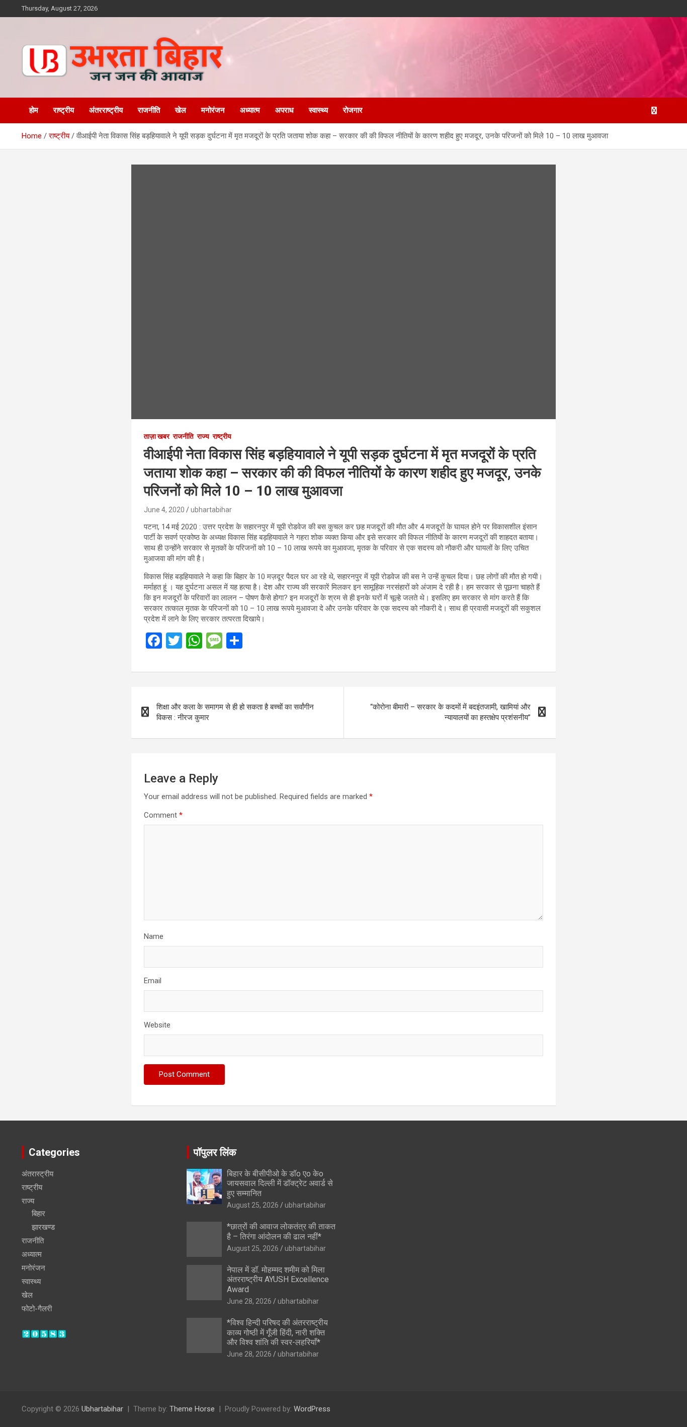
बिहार (38, 1213)
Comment (163, 815)
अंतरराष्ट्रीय (106, 110)
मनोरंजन (213, 110)
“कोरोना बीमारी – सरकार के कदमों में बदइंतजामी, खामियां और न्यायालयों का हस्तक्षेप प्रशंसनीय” (450, 712)
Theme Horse (192, 1408)
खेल (180, 110)
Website (157, 1024)
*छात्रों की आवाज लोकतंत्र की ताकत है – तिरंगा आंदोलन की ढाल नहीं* (281, 1231)
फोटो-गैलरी (37, 1308)
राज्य (203, 436)
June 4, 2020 (164, 510)
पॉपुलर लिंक (215, 1152)
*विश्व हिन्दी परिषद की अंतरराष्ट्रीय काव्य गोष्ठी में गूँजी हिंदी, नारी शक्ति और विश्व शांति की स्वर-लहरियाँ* (277, 1332)
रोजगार (353, 110)
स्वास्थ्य (318, 110)
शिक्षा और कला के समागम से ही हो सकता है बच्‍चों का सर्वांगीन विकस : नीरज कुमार (235, 712)
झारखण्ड (43, 1227)
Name (153, 936)
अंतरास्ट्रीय (37, 1173)
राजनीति (149, 110)
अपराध (284, 110)
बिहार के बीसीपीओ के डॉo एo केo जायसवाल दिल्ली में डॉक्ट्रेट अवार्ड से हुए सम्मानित (280, 1183)
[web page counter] (44, 1334)
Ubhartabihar (102, 1408)
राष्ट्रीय (63, 110)
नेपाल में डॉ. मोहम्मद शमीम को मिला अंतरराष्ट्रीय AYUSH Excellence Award (278, 1279)
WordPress (312, 1408)
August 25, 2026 (253, 1205)
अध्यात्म (250, 110)
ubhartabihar (211, 510)
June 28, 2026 (249, 1301)
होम (33, 110)
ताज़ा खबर (156, 436)
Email (152, 980)
